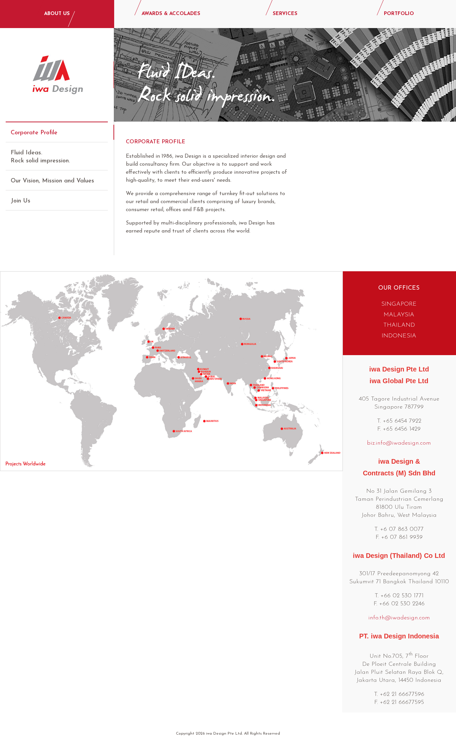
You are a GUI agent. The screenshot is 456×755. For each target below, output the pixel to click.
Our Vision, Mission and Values (52, 181)
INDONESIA (399, 336)
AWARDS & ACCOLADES (171, 13)
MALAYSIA (399, 315)
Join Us (20, 201)
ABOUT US (57, 13)
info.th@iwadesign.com (399, 618)
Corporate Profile (34, 133)
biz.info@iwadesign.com (399, 443)
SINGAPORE (399, 304)
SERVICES (285, 13)
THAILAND (399, 325)
